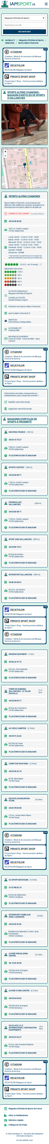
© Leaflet (37, 187)
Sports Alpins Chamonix (28, 43)
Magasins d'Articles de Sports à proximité (22, 420)
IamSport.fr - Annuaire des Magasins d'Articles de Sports (27, 1135)
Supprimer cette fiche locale (20, 409)
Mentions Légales (16, 1120)
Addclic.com (27, 1140)
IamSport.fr (10, 40)
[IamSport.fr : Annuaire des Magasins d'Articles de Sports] (18, 4)
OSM (45, 187)
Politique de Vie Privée (18, 1125)
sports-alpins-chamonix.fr (19, 313)
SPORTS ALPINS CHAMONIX (24, 196)
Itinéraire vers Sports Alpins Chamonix (24, 306)
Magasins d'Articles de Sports (31, 40)
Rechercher (24, 32)
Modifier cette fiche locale (19, 402)
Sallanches (9, 43)
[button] (24, 165)
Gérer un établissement (18, 1115)
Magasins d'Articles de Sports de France (25, 1108)
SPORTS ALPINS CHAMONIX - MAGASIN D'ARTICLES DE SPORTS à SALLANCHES (26, 95)
